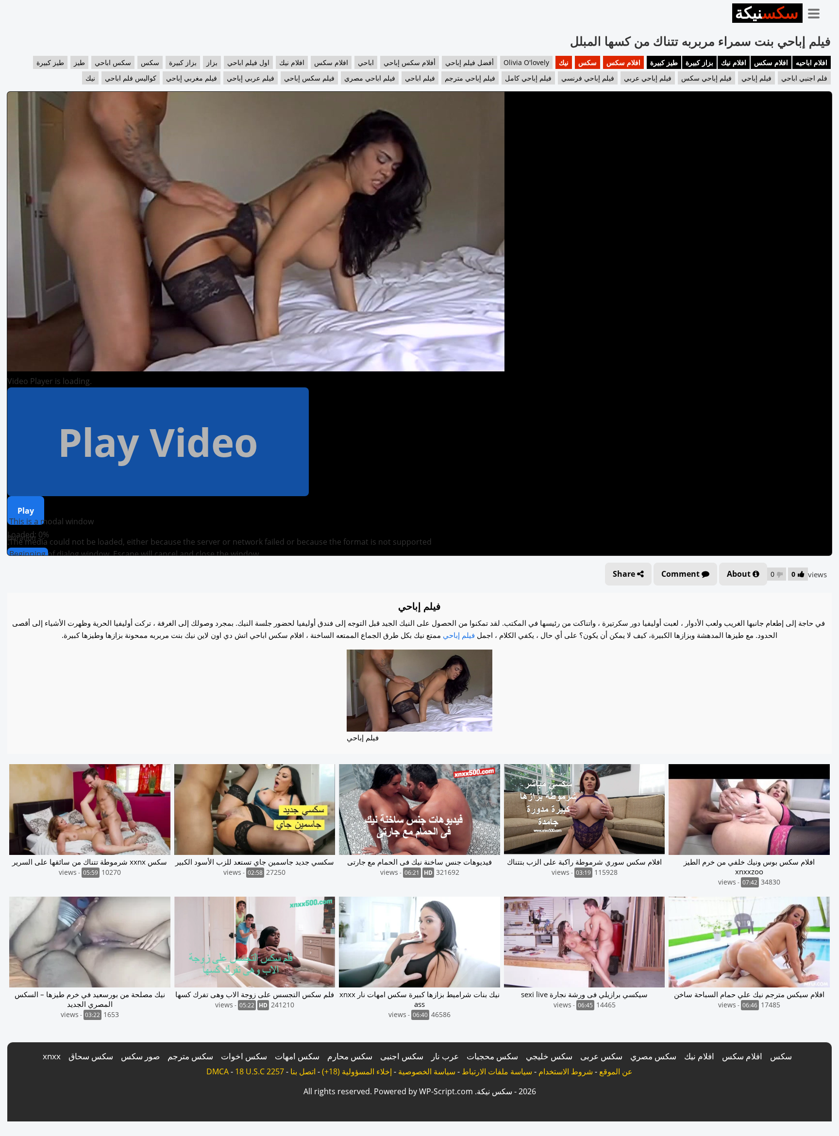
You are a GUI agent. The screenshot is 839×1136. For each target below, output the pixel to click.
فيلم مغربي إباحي (191, 78)
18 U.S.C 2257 (259, 1071)
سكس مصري (653, 1056)
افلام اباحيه (811, 62)
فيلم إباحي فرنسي (587, 78)
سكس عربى (601, 1056)
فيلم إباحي (756, 78)
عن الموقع (616, 1071)
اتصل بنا (303, 1071)
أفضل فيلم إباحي (469, 62)
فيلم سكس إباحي (309, 78)
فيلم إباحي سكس (706, 78)
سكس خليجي (549, 1056)
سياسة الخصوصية (426, 1071)
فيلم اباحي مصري (369, 78)
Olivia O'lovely (526, 62)
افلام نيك (733, 62)
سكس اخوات (244, 1056)
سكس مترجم (190, 1056)
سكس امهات (297, 1056)
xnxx (52, 1056)
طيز (79, 62)
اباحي (366, 62)
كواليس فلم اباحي (130, 78)
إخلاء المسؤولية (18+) (357, 1071)
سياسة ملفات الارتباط (497, 1071)
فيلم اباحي (420, 78)
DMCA (217, 1071)
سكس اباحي (113, 62)
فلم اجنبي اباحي (804, 78)
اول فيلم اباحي (248, 62)
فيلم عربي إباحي (250, 78)
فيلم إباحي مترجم (470, 78)
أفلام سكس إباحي (410, 62)
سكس (587, 62)
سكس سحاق (90, 1056)
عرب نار (445, 1056)
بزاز (212, 62)
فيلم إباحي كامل (528, 78)
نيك (564, 62)
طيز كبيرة (664, 62)
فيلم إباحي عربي (647, 78)
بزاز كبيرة (699, 62)
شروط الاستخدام (565, 1071)
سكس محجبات (492, 1056)
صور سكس (140, 1056)
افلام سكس (771, 62)
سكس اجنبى (401, 1056)
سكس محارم (349, 1056)
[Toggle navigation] (817, 11)
